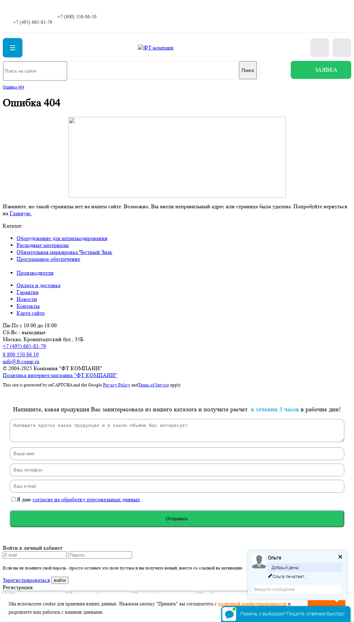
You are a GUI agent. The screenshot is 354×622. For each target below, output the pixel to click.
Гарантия (27, 292)
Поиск (248, 70)
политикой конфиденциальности (252, 603)
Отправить (177, 518)
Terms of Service (153, 384)
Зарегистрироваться (26, 580)
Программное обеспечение (48, 259)
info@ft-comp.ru (21, 361)
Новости (27, 299)
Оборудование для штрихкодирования (62, 238)
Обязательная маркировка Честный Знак (64, 252)
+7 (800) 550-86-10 (76, 16)
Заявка (326, 69)
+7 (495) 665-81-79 (32, 22)
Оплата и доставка (38, 285)
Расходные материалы (43, 245)
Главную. (21, 213)
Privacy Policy (116, 384)
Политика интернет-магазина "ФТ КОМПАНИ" (60, 375)
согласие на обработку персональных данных (86, 499)
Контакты (28, 306)
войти (60, 580)
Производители (35, 272)
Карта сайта (31, 313)
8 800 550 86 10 (21, 354)
